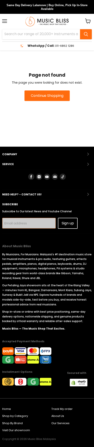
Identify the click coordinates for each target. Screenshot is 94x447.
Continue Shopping (47, 95)
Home (6, 409)
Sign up (68, 223)
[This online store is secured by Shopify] (81, 385)
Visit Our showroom (16, 430)
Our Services (60, 423)
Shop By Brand (12, 423)
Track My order (62, 409)
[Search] (86, 34)
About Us (57, 416)
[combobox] (41, 34)
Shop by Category (15, 416)
